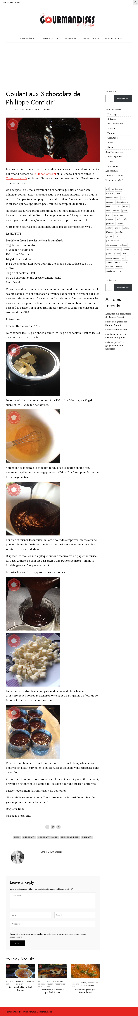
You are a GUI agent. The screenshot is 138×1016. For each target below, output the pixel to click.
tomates (109, 266)
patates (109, 236)
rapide (125, 253)
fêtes (126, 219)
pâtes (108, 253)
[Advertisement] (69, 63)
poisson (123, 245)
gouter (109, 228)
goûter (117, 228)
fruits (118, 219)
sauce (117, 262)
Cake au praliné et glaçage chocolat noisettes (114, 345)
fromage (109, 219)
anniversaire (117, 189)
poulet (126, 249)
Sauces (91, 985)
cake (123, 197)
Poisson (111, 128)
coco (108, 210)
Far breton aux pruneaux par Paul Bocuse (53, 991)
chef (17, 837)
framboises (118, 215)
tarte (125, 262)
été (120, 271)
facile (124, 210)
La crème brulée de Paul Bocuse (20, 989)
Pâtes (83, 983)
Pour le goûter (114, 156)
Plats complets (115, 123)
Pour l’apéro (113, 114)
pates (118, 236)
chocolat (29, 837)
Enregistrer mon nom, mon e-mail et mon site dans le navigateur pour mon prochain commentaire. (48, 935)
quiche (117, 253)
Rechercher (111, 91)
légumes (109, 232)
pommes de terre (113, 249)
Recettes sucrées (48, 38)
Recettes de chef (113, 38)
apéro (118, 193)
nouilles (119, 232)
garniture (110, 223)
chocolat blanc (47, 837)
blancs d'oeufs (112, 197)
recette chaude (112, 258)
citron (126, 206)
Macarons (112, 166)
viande (119, 266)
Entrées (111, 119)
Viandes (111, 133)
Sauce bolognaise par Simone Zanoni (85, 991)
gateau (120, 223)
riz (123, 258)
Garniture (112, 137)
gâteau (126, 228)
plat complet (111, 245)
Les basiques (70, 38)
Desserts (29, 110)
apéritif (109, 193)
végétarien (110, 271)
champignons (122, 202)
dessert (87, 837)
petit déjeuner (112, 241)
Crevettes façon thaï (116, 329)
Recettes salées (24, 38)
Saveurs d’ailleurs (90, 38)
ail (107, 189)
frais (108, 215)
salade (109, 262)
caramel (109, 202)
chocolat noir (69, 837)
